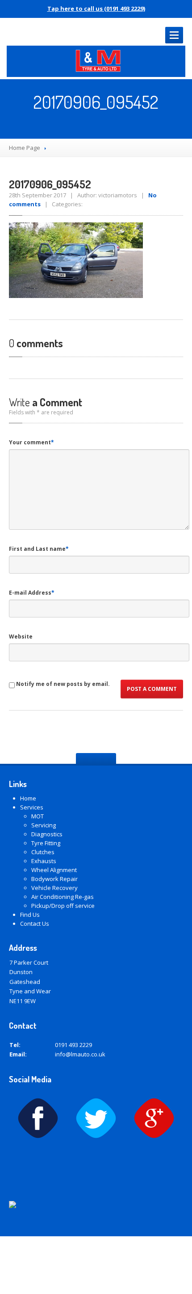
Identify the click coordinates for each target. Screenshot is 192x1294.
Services (31, 807)
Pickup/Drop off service (63, 906)
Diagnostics (47, 834)
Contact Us (34, 923)
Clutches (42, 852)
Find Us (30, 915)
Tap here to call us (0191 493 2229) (96, 8)
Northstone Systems (112, 1269)
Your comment (31, 442)
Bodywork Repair (54, 879)
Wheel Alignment (54, 870)
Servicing (43, 825)
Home (28, 798)
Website (21, 636)
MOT (37, 816)
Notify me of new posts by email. (63, 684)
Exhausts (43, 861)
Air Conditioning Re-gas (62, 897)
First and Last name (39, 549)
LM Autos (74, 1246)
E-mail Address (31, 592)
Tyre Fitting (45, 843)
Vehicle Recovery (54, 888)
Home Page (24, 148)
